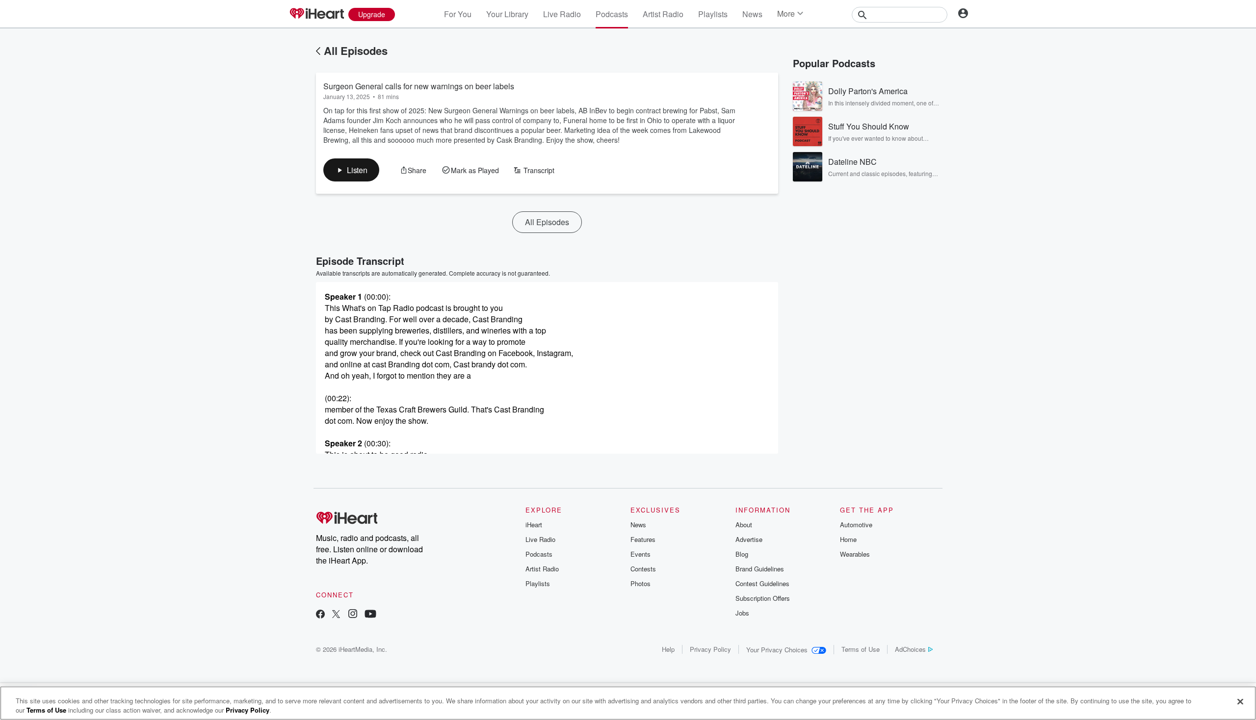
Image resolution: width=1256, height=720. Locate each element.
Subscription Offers (762, 598)
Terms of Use (860, 649)
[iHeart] (316, 14)
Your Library (507, 14)
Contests (643, 568)
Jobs (742, 612)
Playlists (713, 14)
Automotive (856, 524)
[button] (351, 169)
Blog (741, 554)
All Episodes (356, 50)
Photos (640, 583)
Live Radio (562, 14)
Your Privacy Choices (777, 649)
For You (457, 14)
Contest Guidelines (762, 583)
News (752, 14)
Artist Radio (663, 14)
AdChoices (910, 649)
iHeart (533, 524)
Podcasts (612, 14)
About (743, 524)
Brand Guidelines (759, 568)
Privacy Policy (710, 649)
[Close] (1240, 702)
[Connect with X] (336, 614)
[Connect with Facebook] (320, 614)
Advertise (748, 539)
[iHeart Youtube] (370, 614)
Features (642, 539)
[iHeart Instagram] (352, 614)
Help (668, 649)
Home (848, 539)
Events (640, 554)
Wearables (855, 554)
